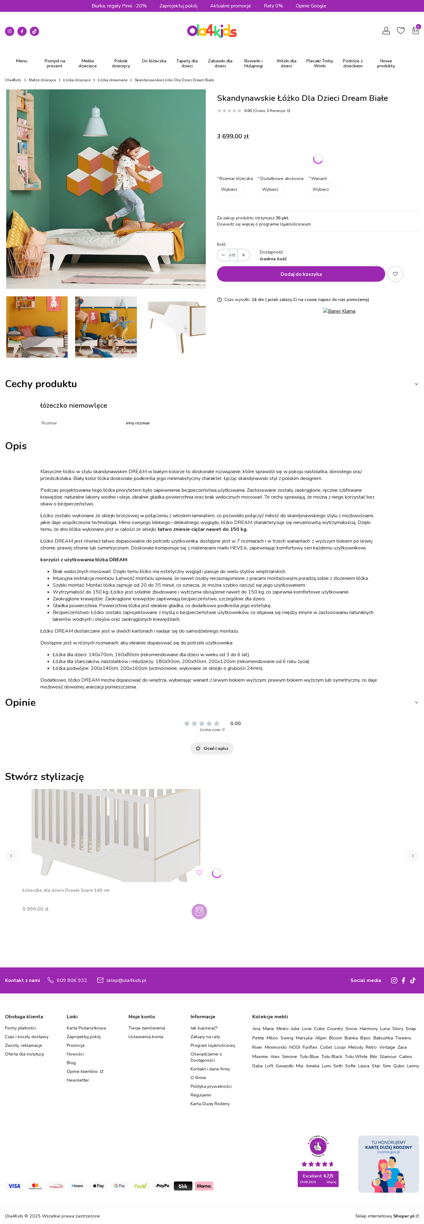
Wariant (318, 179)
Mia (299, 1066)
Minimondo (276, 1047)
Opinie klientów (83, 1071)
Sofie (350, 1066)
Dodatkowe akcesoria (281, 179)
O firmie (198, 1078)
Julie (295, 1028)
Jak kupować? (204, 1028)
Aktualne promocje (230, 5)
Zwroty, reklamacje (23, 1045)
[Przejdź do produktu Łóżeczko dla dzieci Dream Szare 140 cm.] (115, 835)
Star (376, 1066)
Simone (289, 1056)
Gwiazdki (285, 1066)
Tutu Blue (309, 1056)
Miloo (272, 1038)
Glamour (388, 1056)
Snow (351, 1028)
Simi (387, 1066)
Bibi (373, 1056)
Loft (269, 1066)
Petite (258, 1038)
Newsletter (78, 1080)
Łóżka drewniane (112, 80)
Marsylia (304, 1038)
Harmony (369, 1028)
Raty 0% (273, 5)
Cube (319, 1028)
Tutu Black (331, 1056)
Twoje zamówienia (147, 1028)
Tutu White (356, 1056)
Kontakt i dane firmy (210, 1069)
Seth (338, 1066)
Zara (402, 1047)
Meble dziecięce (42, 80)
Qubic (399, 1066)
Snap (411, 1028)
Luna (385, 1028)
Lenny (413, 1066)
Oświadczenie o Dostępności (206, 1057)
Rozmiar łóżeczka (235, 179)
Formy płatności (20, 1028)
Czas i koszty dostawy (26, 1037)
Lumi (326, 1066)
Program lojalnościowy (213, 1045)
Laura (363, 1066)
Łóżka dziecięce (76, 80)
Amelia (312, 1066)
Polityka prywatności (211, 1086)
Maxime (260, 1056)
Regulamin (201, 1095)
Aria (256, 1028)
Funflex (310, 1047)
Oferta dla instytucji (24, 1054)
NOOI (294, 1047)
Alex (275, 1056)
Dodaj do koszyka (301, 274)
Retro (371, 1047)
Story (397, 1028)
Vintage (387, 1047)
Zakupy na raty (205, 1037)
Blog (71, 1063)
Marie (268, 1028)
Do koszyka (200, 911)
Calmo (405, 1056)
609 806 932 (72, 980)
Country (335, 1028)
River (257, 1047)
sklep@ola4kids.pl (126, 980)
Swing (287, 1038)
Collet (326, 1047)
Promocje (76, 1045)
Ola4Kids (13, 80)
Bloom (335, 1038)
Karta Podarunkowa (86, 1028)
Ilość (221, 244)
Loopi (340, 1047)
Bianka (351, 1038)
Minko (283, 1028)
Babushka (383, 1038)
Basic (365, 1038)
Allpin (321, 1038)
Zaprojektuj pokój (178, 5)
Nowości (75, 1054)
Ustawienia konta (146, 1037)
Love (307, 1028)
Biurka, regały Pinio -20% (119, 5)
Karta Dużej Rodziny (210, 1104)
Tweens (403, 1038)
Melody (355, 1047)
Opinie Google (311, 5)
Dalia (257, 1066)
